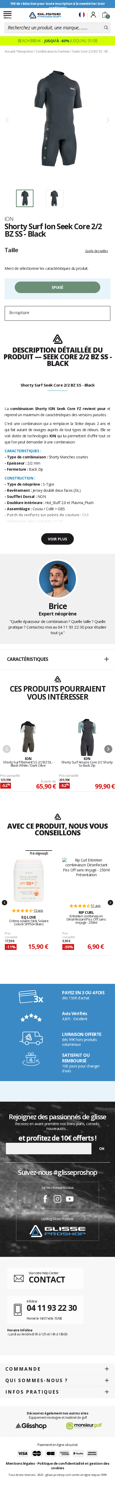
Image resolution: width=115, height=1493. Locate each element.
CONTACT (47, 1279)
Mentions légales (20, 1463)
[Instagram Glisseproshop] (57, 1200)
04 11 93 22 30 (71, 627)
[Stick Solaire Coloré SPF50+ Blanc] (29, 880)
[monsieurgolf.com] (84, 1425)
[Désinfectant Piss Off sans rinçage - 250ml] (86, 878)
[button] (57, 659)
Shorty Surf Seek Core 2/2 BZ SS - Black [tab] (58, 385)
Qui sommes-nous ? (36, 1380)
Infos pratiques (32, 1392)
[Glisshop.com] (31, 1425)
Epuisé (57, 287)
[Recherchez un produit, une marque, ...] (106, 28)
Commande (23, 1369)
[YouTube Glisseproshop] (70, 1200)
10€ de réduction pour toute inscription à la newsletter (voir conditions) (57, 5)
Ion (9, 219)
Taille (11, 250)
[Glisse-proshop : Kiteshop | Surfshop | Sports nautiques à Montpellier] (45, 15)
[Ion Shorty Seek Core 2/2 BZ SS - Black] (57, 120)
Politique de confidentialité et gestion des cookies (73, 1465)
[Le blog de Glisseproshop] (57, 1231)
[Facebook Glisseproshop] (45, 1200)
